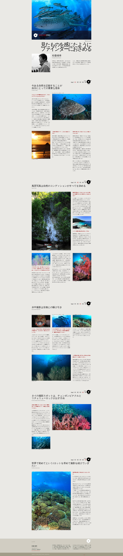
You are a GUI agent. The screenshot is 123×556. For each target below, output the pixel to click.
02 (77, 82)
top (35, 37)
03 (80, 82)
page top (89, 84)
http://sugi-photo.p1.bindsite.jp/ (36, 550)
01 (75, 182)
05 (85, 82)
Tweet (84, 554)
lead (72, 82)
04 (83, 82)
